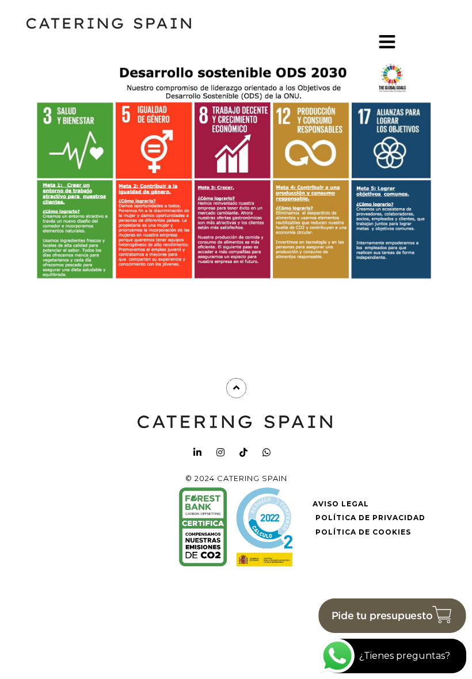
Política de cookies (363, 532)
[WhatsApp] (266, 452)
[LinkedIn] (197, 452)
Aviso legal (341, 503)
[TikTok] (243, 452)
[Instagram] (220, 452)
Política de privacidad (370, 517)
